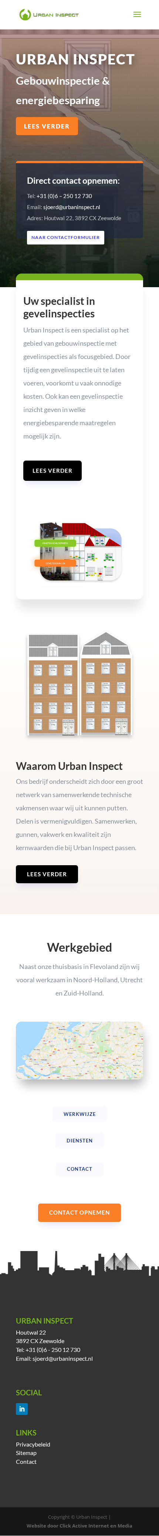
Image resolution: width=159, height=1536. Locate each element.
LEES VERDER (47, 126)
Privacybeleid (33, 1444)
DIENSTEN (80, 1141)
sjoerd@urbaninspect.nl (71, 207)
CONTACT (79, 1169)
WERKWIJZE (80, 1114)
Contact (26, 1461)
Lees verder (52, 470)
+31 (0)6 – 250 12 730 (64, 196)
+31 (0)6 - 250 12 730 (53, 1349)
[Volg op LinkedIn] (22, 1409)
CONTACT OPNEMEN (79, 1212)
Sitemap (26, 1452)
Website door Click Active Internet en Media (79, 1525)
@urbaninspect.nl (70, 1358)
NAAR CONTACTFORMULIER (65, 237)
